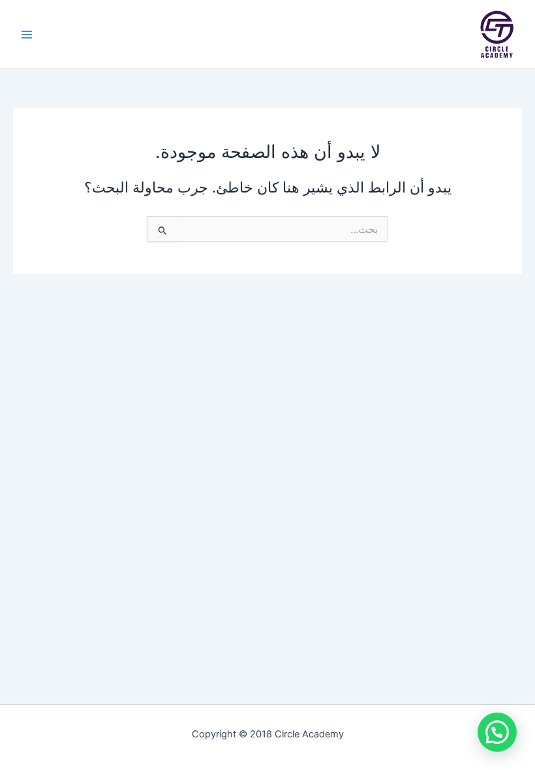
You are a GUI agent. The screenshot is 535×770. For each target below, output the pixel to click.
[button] (497, 732)
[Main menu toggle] (26, 34)
